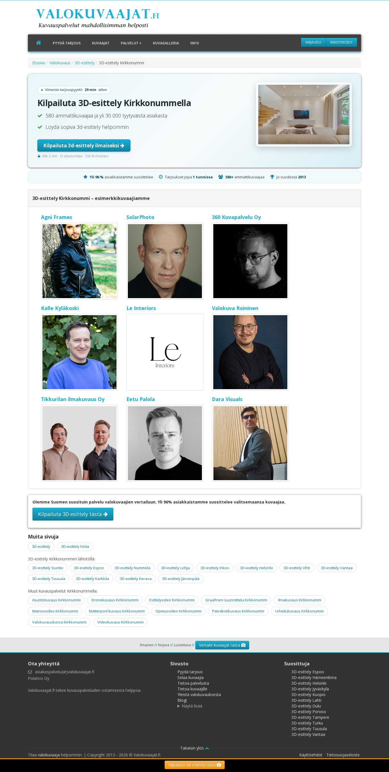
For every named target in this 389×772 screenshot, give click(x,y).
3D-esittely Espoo (89, 567)
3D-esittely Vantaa (337, 567)
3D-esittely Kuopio (308, 694)
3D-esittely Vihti (297, 567)
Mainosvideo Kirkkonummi (55, 611)
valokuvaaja (49, 754)
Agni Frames (56, 217)
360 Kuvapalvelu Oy (236, 217)
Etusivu (38, 62)
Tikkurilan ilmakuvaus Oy (73, 399)
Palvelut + (131, 43)
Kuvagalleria (166, 43)
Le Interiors (141, 308)
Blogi (182, 700)
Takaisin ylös (192, 748)
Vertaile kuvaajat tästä (220, 645)
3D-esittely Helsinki (256, 567)
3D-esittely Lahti (306, 700)
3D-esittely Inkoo (214, 567)
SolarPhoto (140, 217)
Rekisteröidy (341, 42)
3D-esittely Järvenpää (180, 578)
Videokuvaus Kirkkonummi (120, 622)
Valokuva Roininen (235, 308)
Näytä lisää (192, 706)
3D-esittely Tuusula (48, 578)
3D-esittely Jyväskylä (310, 689)
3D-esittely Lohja (175, 567)
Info (194, 43)
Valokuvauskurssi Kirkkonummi (59, 622)
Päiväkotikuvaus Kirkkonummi (238, 611)
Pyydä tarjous (67, 43)
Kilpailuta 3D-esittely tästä (70, 514)
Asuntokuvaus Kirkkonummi (56, 599)
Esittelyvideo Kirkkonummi (172, 599)
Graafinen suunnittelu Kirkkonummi (236, 599)
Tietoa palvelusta (193, 683)
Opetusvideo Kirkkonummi (178, 611)
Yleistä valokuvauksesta (199, 694)
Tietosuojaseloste (343, 754)
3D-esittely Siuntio (47, 567)
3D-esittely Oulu (306, 706)
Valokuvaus (60, 62)
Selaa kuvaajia (190, 677)
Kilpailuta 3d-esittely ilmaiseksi (81, 145)
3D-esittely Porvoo (308, 711)
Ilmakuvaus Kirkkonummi (299, 599)
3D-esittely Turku (307, 723)
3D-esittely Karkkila (92, 578)
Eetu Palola (140, 399)
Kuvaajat (100, 43)
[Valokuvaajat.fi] (106, 19)
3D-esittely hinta (75, 546)
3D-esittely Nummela (132, 567)
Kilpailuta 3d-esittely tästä (192, 764)
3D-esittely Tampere (310, 717)
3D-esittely (85, 62)
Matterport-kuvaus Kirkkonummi (117, 611)
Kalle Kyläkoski (60, 308)
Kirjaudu (313, 42)
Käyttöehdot (310, 754)
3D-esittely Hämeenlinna (314, 677)
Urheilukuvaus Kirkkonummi (299, 611)
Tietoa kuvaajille (192, 689)
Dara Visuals (227, 399)
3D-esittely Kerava (135, 578)
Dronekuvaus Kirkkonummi (114, 599)
